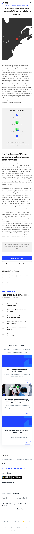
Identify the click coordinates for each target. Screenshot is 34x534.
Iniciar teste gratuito (17, 258)
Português (15, 493)
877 (12, 276)
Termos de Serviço (10, 528)
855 (27, 276)
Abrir (27, 382)
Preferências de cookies (17, 531)
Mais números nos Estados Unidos (17, 264)
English (4, 493)
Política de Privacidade (23, 528)
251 (5, 276)
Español (9, 493)
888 (5, 281)
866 (19, 276)
